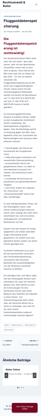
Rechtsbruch (30, 325)
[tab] (17, 387)
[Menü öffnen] (36, 4)
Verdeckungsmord (30, 343)
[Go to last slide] (6, 375)
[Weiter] (34, 375)
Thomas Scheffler (13, 31)
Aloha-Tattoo (12, 369)
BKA (7, 325)
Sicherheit (9, 330)
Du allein (7, 343)
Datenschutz (17, 325)
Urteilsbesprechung (12, 16)
